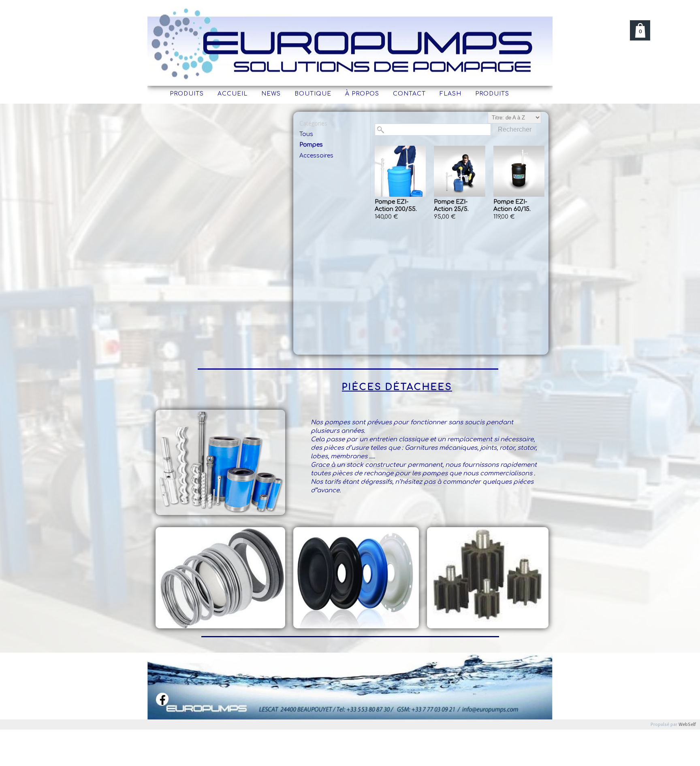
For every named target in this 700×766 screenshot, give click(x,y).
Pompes (311, 145)
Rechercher (514, 129)
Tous (306, 134)
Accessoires (316, 156)
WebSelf (687, 724)
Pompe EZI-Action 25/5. (451, 205)
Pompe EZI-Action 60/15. (512, 205)
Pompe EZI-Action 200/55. (396, 205)
